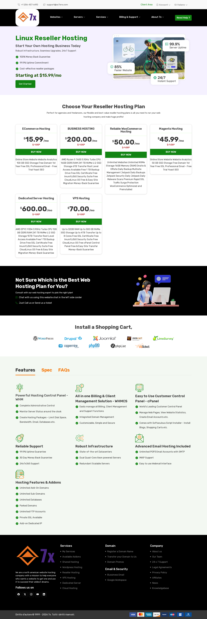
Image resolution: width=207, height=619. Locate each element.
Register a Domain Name (120, 551)
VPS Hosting (68, 577)
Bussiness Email (115, 574)
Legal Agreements (162, 567)
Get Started (25, 84)
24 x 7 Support (160, 562)
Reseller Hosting (71, 572)
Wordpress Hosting (72, 567)
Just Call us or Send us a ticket (35, 303)
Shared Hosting (70, 562)
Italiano (181, 5)
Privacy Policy (159, 572)
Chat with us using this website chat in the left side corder (50, 297)
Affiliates (157, 577)
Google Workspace (116, 580)
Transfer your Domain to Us (121, 556)
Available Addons (71, 556)
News (155, 583)
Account (164, 5)
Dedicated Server (71, 583)
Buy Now (36, 152)
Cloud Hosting (69, 588)
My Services (68, 551)
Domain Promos (115, 562)
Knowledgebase (160, 588)
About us (157, 551)
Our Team (157, 556)
